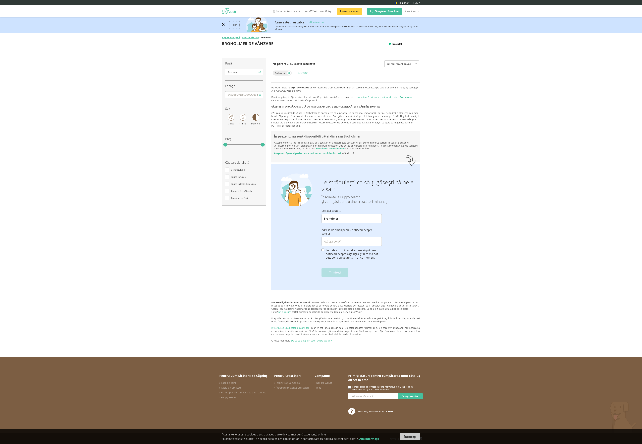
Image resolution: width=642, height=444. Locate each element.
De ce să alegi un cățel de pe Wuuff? (311, 340)
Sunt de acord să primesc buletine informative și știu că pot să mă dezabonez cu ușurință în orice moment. (382, 388)
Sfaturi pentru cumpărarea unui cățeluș (243, 392)
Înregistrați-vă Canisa (288, 382)
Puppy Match (228, 397)
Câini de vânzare (250, 37)
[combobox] (244, 72)
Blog (318, 387)
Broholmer (280, 73)
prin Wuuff (284, 312)
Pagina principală (231, 37)
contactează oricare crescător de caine (384, 97)
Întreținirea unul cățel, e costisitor (290, 327)
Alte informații (369, 439)
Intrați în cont (412, 11)
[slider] (225, 145)
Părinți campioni (238, 177)
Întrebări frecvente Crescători (292, 387)
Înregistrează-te (410, 396)
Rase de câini (228, 382)
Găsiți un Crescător (231, 387)
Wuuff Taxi (311, 11)
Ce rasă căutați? (331, 211)
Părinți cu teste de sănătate (243, 184)
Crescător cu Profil (239, 198)
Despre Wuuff (324, 382)
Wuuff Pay (325, 11)
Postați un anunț (349, 11)
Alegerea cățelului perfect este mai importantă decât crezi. (308, 153)
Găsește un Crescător (386, 11)
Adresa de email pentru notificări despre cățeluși (347, 231)
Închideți (410, 437)
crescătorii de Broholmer (330, 148)
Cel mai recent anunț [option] (399, 63)
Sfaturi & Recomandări (288, 11)
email (391, 411)
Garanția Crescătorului (241, 191)
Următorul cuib (238, 169)
